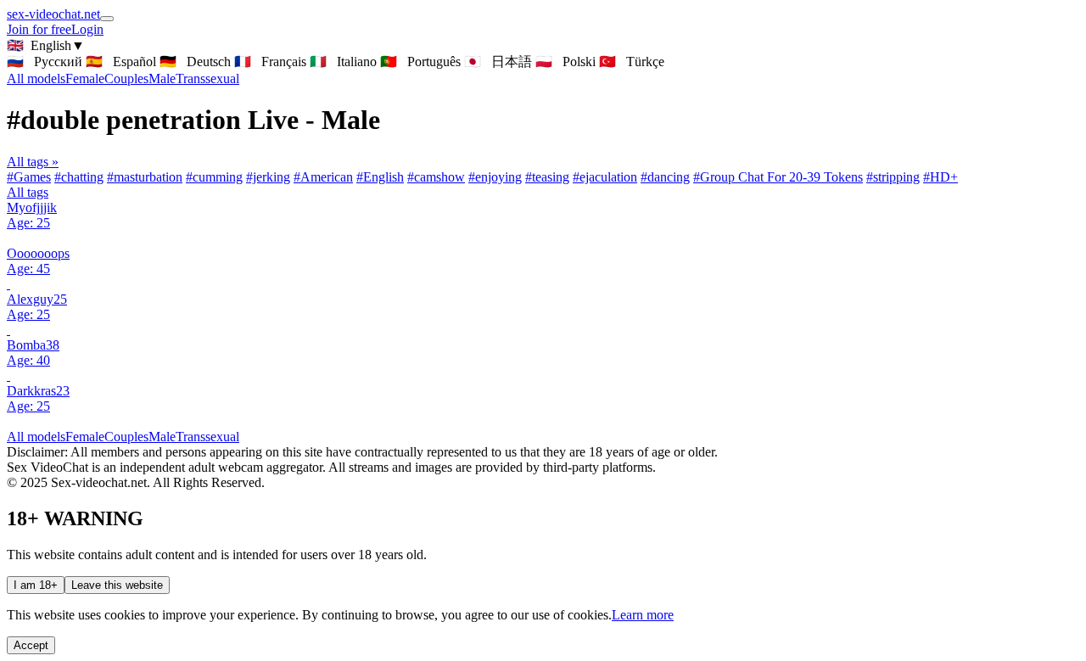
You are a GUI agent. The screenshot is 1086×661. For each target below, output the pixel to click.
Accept (31, 645)
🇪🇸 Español (121, 61)
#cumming (214, 177)
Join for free (39, 29)
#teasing (547, 177)
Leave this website (117, 585)
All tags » (33, 161)
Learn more (643, 615)
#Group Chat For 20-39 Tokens (778, 177)
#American (323, 177)
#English (380, 177)
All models (36, 436)
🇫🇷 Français (270, 61)
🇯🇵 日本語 (498, 61)
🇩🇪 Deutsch (195, 61)
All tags (27, 192)
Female (84, 78)
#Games (29, 177)
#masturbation (144, 177)
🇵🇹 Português (420, 61)
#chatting (79, 177)
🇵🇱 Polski (565, 61)
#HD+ (940, 177)
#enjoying (495, 177)
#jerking (268, 177)
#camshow (436, 177)
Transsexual (207, 78)
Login (87, 29)
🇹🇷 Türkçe (631, 61)
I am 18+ (36, 585)
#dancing (665, 177)
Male (162, 78)
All (36, 78)
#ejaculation (605, 177)
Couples (126, 78)
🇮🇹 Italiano (343, 61)
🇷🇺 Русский (44, 61)
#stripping (893, 177)
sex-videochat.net (53, 14)
